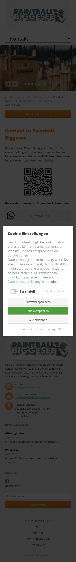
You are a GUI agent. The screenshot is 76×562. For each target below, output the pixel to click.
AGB (59, 329)
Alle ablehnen (38, 320)
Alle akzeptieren (38, 311)
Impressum (20, 329)
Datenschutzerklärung (24, 281)
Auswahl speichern (38, 302)
